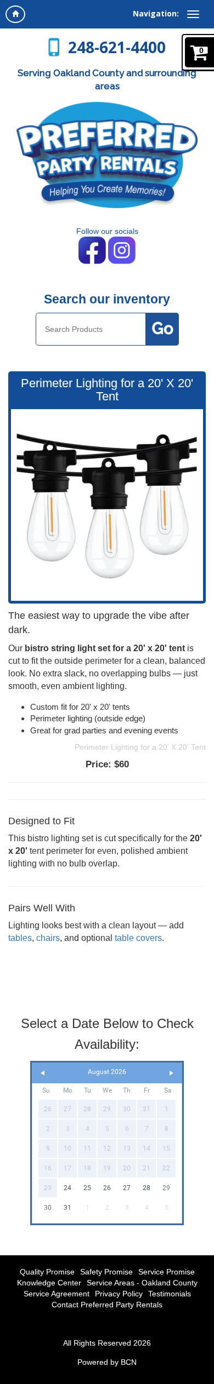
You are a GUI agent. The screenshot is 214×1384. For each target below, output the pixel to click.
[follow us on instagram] (122, 249)
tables (20, 938)
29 (166, 1188)
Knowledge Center (49, 1282)
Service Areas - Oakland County (142, 1282)
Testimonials (169, 1293)
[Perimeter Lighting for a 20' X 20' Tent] (107, 505)
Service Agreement (56, 1293)
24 (67, 1188)
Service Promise (166, 1271)
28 (146, 1188)
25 (87, 1188)
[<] (43, 1073)
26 (107, 1188)
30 (48, 1207)
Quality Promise (47, 1271)
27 (127, 1188)
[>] (171, 1073)
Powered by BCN (107, 1362)
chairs (48, 938)
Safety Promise (106, 1271)
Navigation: (156, 13)
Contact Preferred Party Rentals (107, 1304)
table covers (138, 938)
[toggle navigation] (193, 14)
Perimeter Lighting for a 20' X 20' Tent (140, 747)
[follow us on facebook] (93, 249)
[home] (15, 14)
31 (67, 1207)
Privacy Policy (119, 1293)
